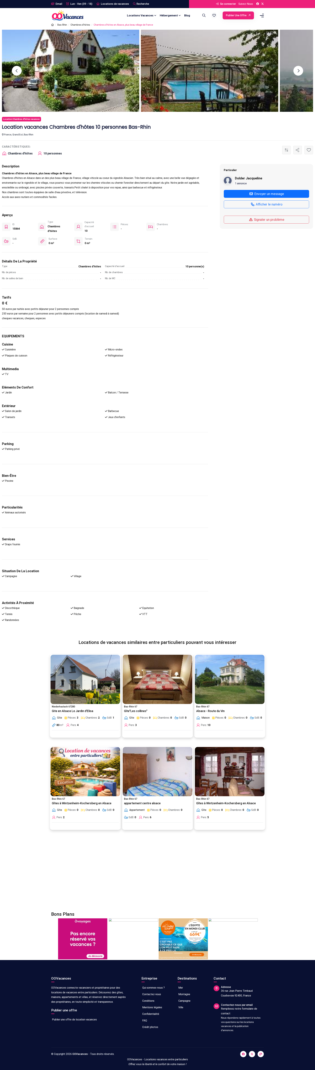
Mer (180, 987)
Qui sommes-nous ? (153, 987)
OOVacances (80, 1054)
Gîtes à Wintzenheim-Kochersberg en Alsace (81, 803)
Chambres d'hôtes (80, 24)
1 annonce (241, 183)
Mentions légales (152, 1007)
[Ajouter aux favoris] (308, 150)
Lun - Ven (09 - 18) (81, 3)
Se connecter (227, 3)
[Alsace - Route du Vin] (229, 679)
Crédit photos (150, 1027)
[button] (214, 15)
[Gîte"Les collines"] (157, 679)
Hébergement (169, 15)
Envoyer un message (268, 194)
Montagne (184, 994)
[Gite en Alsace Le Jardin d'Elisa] (85, 679)
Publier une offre (236, 15)
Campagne (184, 1000)
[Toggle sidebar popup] (261, 15)
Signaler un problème (268, 219)
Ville (180, 1007)
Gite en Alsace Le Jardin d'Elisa (72, 711)
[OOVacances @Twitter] (262, 4)
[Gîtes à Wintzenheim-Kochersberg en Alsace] (85, 771)
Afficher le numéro (269, 204)
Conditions (148, 1000)
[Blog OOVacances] (261, 1054)
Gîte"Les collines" (135, 711)
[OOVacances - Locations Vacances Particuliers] (52, 25)
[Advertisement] (149, 873)
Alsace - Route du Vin (210, 711)
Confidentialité (150, 1014)
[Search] (203, 15)
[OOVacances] (67, 15)
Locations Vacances (140, 15)
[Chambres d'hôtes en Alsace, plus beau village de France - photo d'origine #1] (209, 71)
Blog (187, 15)
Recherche (142, 3)
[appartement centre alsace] (157, 771)
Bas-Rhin (62, 24)
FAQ (144, 1020)
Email (58, 3)
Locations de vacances (114, 3)
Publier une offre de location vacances (74, 1019)
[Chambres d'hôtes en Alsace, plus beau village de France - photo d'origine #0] (70, 71)
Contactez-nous (151, 994)
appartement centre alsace (142, 803)
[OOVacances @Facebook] (257, 4)
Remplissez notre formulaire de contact (239, 1011)
